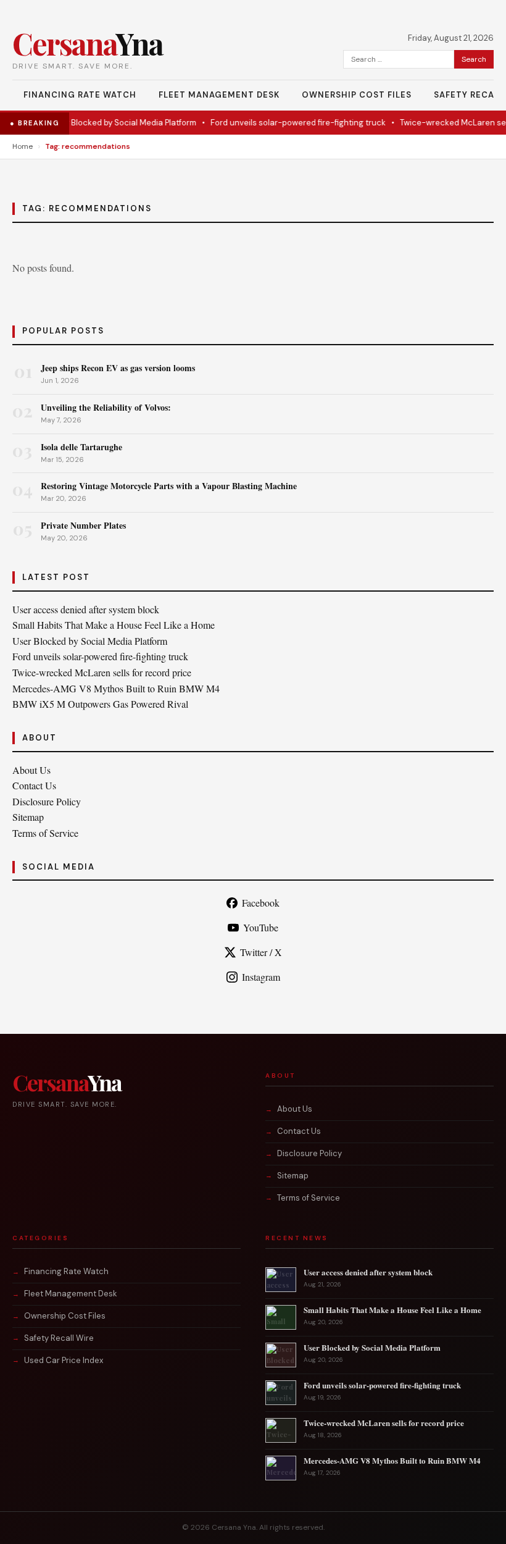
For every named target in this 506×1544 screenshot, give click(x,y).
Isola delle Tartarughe (81, 446)
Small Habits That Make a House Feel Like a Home (113, 624)
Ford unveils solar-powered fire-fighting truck (287, 122)
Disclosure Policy (46, 801)
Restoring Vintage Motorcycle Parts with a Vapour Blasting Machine (169, 485)
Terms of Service (45, 832)
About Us (31, 769)
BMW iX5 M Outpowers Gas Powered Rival (100, 703)
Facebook (261, 902)
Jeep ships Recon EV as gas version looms (118, 367)
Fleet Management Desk (219, 95)
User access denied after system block (85, 609)
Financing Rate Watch (79, 95)
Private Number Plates (83, 525)
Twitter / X (261, 952)
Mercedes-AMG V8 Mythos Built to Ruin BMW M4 (116, 688)
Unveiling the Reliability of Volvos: (106, 407)
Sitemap (28, 816)
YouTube (260, 927)
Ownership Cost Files (357, 95)
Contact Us (34, 785)
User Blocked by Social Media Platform (113, 122)
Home (22, 146)
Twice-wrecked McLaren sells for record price (101, 672)
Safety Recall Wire (59, 1338)
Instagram (261, 976)
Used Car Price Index (63, 1360)
